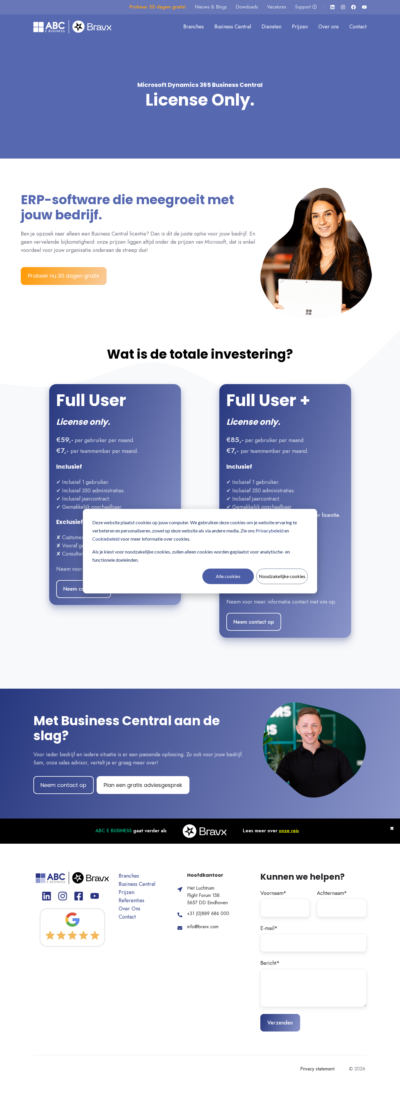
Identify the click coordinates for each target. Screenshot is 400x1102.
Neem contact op (253, 622)
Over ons (328, 26)
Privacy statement (317, 1068)
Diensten (271, 26)
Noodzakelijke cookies (282, 576)
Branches (193, 26)
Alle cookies (228, 576)
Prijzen (300, 26)
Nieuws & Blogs (211, 7)
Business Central (232, 26)
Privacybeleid (269, 530)
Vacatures (276, 7)
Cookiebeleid (105, 538)
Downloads (247, 7)
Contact (358, 26)
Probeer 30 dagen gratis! (157, 7)
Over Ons (129, 908)
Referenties (131, 900)
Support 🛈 (306, 7)
